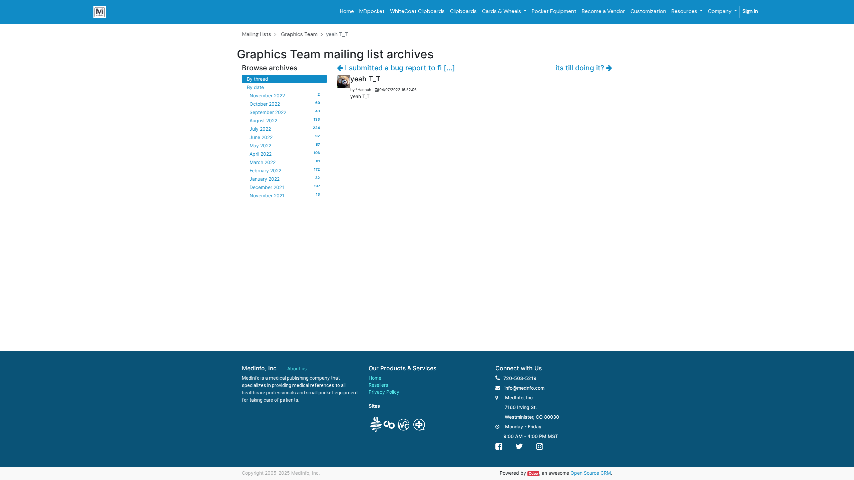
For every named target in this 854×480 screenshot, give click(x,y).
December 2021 (285, 187)
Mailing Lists (256, 34)
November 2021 (285, 195)
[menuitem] (347, 11)
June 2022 (285, 137)
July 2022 (285, 129)
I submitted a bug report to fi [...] (399, 68)
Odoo (533, 473)
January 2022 (285, 179)
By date (255, 87)
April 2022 (285, 154)
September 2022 (285, 112)
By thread (257, 79)
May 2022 (285, 145)
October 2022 (285, 104)
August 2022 (285, 120)
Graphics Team (299, 34)
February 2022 (285, 170)
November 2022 (285, 95)
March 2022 (285, 162)
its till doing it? (580, 68)
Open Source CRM (590, 473)
